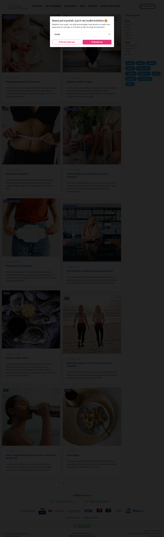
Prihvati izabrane (67, 42)
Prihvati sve (97, 42)
